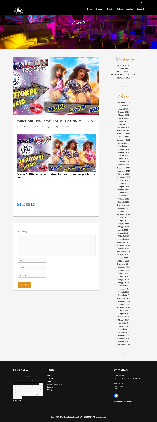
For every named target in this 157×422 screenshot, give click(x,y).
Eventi (110, 9)
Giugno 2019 (123, 279)
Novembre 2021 (123, 245)
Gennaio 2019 (123, 295)
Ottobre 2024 (123, 137)
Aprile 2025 (123, 118)
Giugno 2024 (123, 149)
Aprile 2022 (123, 230)
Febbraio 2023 (123, 199)
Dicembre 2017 (123, 335)
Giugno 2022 (123, 223)
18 (24, 392)
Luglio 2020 (123, 258)
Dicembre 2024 (123, 130)
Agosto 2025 (123, 106)
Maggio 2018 (123, 320)
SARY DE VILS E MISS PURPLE (123, 75)
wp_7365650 (52, 127)
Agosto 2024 (123, 143)
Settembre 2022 (123, 214)
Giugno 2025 (123, 112)
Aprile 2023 (123, 192)
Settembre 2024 (123, 140)
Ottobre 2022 (123, 211)
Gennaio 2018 (123, 332)
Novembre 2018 (123, 301)
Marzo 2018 (123, 326)
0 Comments (64, 127)
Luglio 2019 (123, 276)
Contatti (140, 9)
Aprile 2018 (123, 323)
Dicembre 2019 (123, 264)
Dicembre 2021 (123, 242)
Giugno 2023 (123, 186)
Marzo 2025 (123, 121)
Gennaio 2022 (123, 239)
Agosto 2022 (123, 217)
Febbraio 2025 (123, 124)
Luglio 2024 (123, 146)
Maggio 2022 (123, 227)
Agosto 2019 (123, 273)
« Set (15, 400)
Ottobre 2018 (123, 304)
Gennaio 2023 (123, 202)
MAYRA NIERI (123, 65)
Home (89, 9)
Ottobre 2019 (123, 270)
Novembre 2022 (123, 208)
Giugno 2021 (123, 255)
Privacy (49, 390)
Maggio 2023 (123, 189)
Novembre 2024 (123, 134)
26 (28, 395)
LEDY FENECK (123, 78)
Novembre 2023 (123, 171)
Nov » (20, 400)
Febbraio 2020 (123, 261)
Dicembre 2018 (123, 298)
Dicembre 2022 (123, 205)
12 (28, 389)
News (26, 127)
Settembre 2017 (123, 345)
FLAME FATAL (123, 71)
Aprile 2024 (123, 155)
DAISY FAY (123, 68)
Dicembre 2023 (123, 168)
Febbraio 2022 (123, 236)
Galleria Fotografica (124, 9)
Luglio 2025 (123, 109)
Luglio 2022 (123, 220)
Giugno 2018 (123, 317)
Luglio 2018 (123, 313)
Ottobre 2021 (123, 248)
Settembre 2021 (123, 251)
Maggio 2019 (123, 282)
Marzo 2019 (123, 289)
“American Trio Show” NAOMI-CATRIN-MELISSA (55, 121)
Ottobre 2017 (123, 341)
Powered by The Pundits (123, 402)
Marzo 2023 (123, 196)
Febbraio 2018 (123, 329)
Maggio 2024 (123, 152)
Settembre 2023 (123, 177)
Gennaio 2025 (123, 127)
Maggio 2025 (123, 115)
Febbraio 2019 (123, 292)
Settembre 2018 (123, 307)
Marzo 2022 (123, 233)
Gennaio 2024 (123, 165)
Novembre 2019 (123, 267)
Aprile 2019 (123, 286)
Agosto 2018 (123, 310)
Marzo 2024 (123, 158)
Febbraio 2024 (123, 161)
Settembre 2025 (123, 102)
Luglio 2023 (123, 183)
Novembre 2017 (123, 338)
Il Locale (99, 9)
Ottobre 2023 (123, 174)
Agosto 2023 (123, 180)
